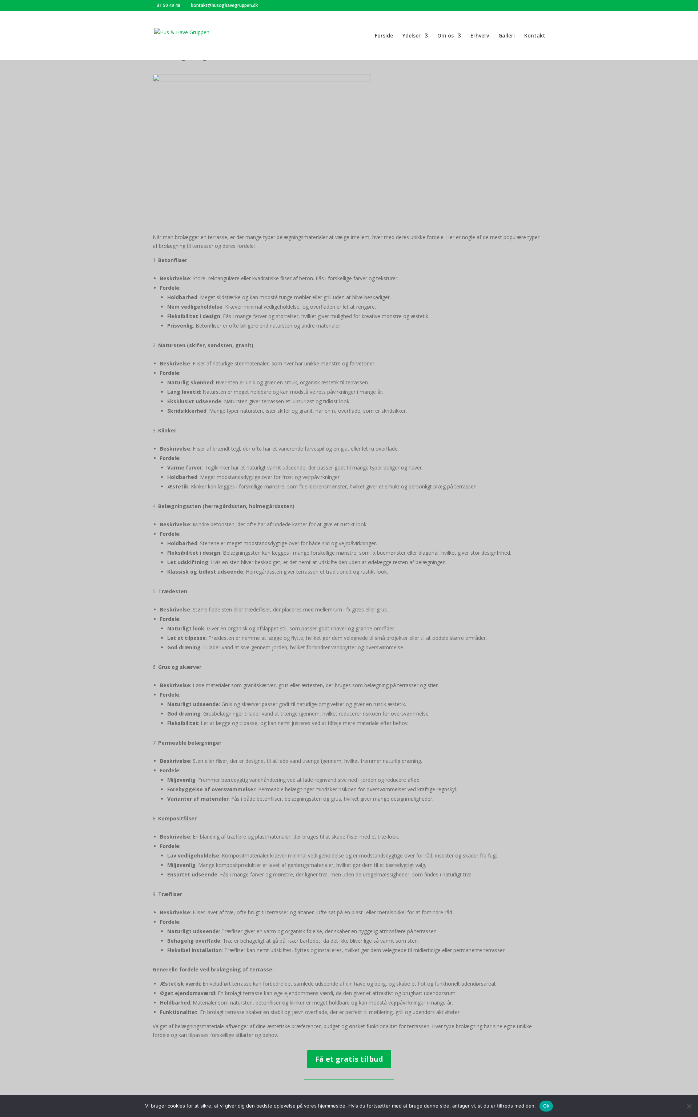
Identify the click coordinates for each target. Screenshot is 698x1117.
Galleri (506, 36)
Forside (384, 36)
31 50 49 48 (168, 5)
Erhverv (479, 36)
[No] (689, 1106)
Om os (445, 36)
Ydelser (411, 36)
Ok (546, 1106)
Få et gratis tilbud (349, 1059)
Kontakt (534, 36)
